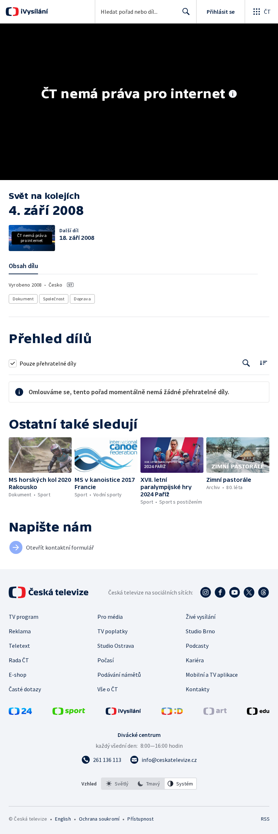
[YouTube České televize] (234, 592)
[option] (117, 783)
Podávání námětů (119, 674)
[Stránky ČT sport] (68, 712)
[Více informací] (232, 94)
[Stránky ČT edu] (258, 712)
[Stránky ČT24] (20, 712)
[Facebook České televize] (220, 592)
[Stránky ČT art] (215, 712)
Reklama (20, 631)
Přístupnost (140, 819)
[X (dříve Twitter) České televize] (249, 592)
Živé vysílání (200, 616)
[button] (40, 455)
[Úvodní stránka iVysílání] (33, 11)
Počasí (105, 660)
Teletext (19, 645)
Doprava (82, 298)
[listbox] (149, 783)
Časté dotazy (25, 689)
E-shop (17, 674)
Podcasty (197, 645)
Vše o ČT (107, 689)
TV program (23, 616)
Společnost (53, 298)
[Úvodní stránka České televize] (49, 592)
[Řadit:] (263, 362)
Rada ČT (19, 660)
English (63, 819)
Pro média (110, 616)
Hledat (186, 11)
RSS (265, 819)
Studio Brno (200, 631)
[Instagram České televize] (205, 592)
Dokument (23, 298)
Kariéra (195, 660)
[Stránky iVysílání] (123, 712)
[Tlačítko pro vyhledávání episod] (246, 363)
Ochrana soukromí (99, 819)
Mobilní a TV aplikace (212, 674)
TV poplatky (112, 631)
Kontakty (197, 689)
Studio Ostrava (115, 645)
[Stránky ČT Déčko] (172, 712)
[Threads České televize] (263, 592)
